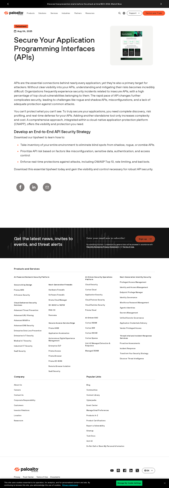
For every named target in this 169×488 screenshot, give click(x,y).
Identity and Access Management (134, 287)
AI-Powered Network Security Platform (31, 277)
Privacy (17, 477)
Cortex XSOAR (91, 333)
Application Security (93, 295)
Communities (92, 390)
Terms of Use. (128, 247)
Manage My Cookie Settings (129, 483)
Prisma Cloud (90, 310)
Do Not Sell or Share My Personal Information (105, 446)
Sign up (143, 239)
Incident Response (127, 348)
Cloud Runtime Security (95, 305)
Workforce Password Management (134, 303)
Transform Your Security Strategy (134, 353)
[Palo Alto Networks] (14, 13)
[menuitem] (14, 13)
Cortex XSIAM (91, 323)
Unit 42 (89, 441)
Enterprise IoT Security (24, 336)
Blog (88, 385)
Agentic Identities (127, 308)
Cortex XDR (90, 328)
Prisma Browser (55, 356)
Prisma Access (55, 351)
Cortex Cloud (90, 290)
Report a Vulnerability (95, 426)
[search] (119, 13)
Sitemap (89, 431)
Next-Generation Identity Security (135, 277)
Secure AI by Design (23, 285)
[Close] (165, 483)
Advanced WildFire (22, 320)
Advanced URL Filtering (24, 315)
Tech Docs (90, 436)
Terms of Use (42, 477)
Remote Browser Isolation (60, 366)
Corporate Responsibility (24, 400)
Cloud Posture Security (95, 300)
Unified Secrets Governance (132, 318)
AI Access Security (22, 295)
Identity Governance (128, 297)
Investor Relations (21, 410)
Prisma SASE (54, 328)
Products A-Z (92, 415)
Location (17, 415)
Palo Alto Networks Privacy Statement (102, 247)
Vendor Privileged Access (131, 328)
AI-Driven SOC (91, 318)
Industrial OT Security (23, 346)
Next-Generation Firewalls (60, 285)
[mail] (47, 187)
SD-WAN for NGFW (57, 305)
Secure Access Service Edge (62, 323)
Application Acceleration (59, 333)
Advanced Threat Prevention (26, 310)
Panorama (53, 315)
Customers (18, 405)
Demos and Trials (154, 13)
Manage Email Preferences (97, 410)
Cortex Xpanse (91, 338)
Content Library (93, 395)
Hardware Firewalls (57, 290)
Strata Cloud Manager (58, 300)
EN (124, 13)
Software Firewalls (56, 295)
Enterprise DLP (55, 346)
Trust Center (28, 477)
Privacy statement (70, 485)
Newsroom (18, 421)
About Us (18, 385)
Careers (17, 390)
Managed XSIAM (92, 351)
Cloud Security (91, 285)
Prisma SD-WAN (55, 361)
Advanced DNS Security (24, 326)
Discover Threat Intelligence (132, 359)
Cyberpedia (91, 400)
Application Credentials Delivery (133, 323)
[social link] (112, 470)
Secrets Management (129, 313)
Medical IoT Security (22, 341)
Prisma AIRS (19, 290)
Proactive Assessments (130, 343)
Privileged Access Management (133, 282)
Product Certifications (95, 421)
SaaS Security (20, 351)
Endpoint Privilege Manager (131, 292)
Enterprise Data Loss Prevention (27, 331)
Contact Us (19, 395)
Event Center (92, 405)
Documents (55, 477)
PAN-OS (52, 310)
